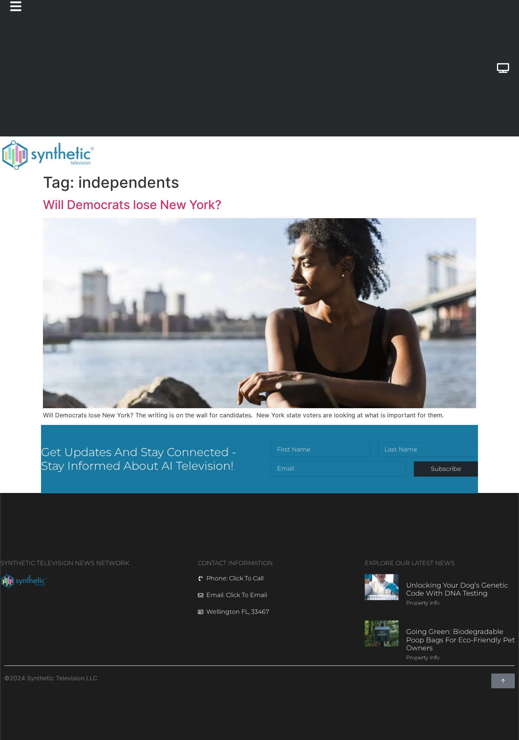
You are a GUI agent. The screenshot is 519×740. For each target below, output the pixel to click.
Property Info (423, 602)
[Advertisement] (229, 79)
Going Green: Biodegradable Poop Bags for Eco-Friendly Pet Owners (460, 639)
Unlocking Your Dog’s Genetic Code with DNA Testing (457, 589)
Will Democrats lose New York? (132, 204)
